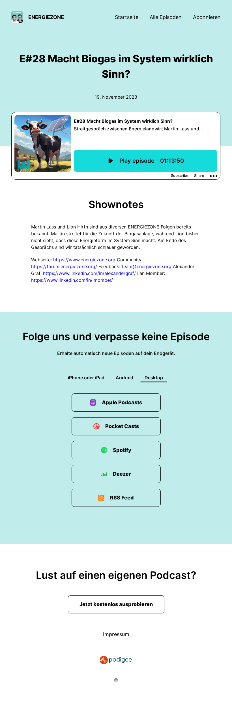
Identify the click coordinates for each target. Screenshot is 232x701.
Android (124, 377)
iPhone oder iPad (86, 377)
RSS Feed (122, 498)
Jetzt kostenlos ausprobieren (116, 604)
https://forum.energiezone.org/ (64, 266)
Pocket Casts (122, 426)
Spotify (122, 450)
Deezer (122, 474)
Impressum (116, 634)
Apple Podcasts (122, 402)
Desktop (154, 377)
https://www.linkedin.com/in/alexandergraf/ (89, 273)
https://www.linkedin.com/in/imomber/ (72, 280)
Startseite (126, 17)
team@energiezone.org (146, 266)
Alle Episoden (166, 17)
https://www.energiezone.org (84, 259)
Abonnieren (207, 17)
